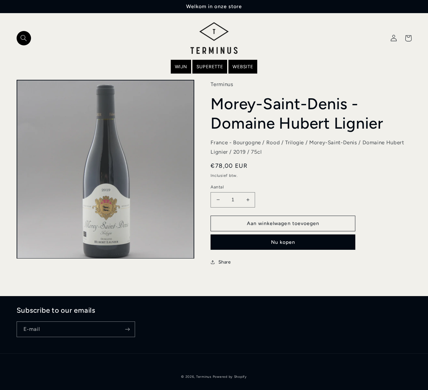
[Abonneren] (127, 329)
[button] (24, 38)
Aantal (217, 186)
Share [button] (224, 262)
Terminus (203, 377)
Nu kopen (283, 242)
